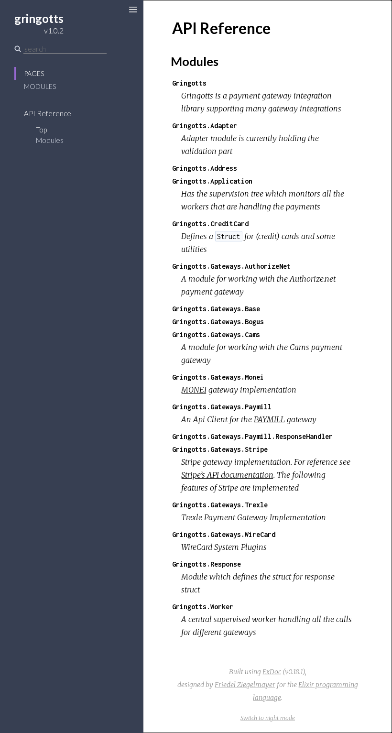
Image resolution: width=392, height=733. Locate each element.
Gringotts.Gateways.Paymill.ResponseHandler (252, 436)
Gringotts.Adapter (204, 125)
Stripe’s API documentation (227, 475)
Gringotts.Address (204, 168)
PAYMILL (269, 419)
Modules (40, 86)
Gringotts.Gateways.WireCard (223, 534)
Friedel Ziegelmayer (245, 684)
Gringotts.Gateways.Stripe (220, 449)
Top (41, 129)
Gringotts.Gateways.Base (216, 309)
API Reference (47, 113)
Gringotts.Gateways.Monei (218, 377)
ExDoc (271, 671)
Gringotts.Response (206, 564)
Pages (34, 73)
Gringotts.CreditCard (210, 223)
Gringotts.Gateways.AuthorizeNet (231, 266)
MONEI (194, 389)
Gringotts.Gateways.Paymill (222, 407)
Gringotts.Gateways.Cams (216, 334)
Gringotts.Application (212, 181)
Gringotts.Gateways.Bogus (218, 321)
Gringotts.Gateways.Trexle (220, 505)
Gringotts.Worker (202, 606)
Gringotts (189, 83)
